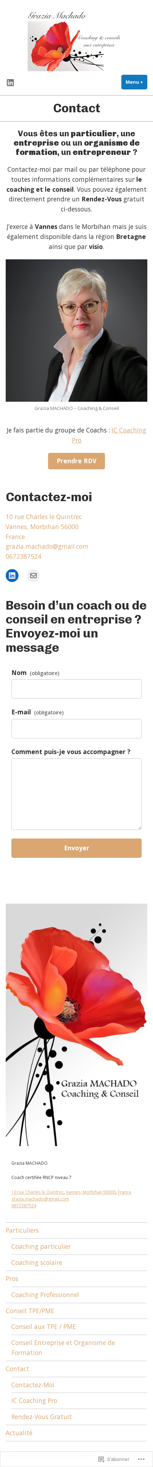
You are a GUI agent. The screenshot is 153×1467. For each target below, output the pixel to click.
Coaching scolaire (36, 1262)
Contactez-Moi (32, 1384)
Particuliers (22, 1230)
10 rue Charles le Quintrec (37, 1192)
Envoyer (76, 847)
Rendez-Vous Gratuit (41, 1416)
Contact (17, 1368)
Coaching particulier (41, 1246)
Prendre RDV (76, 460)
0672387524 (23, 556)
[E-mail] (33, 575)
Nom (35, 672)
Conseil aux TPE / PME (43, 1326)
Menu (136, 82)
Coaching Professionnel (45, 1294)
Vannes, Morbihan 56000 (91, 1192)
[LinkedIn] (12, 575)
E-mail (37, 712)
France (124, 1192)
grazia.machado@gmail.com (47, 546)
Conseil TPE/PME (30, 1310)
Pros (12, 1278)
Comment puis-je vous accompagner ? (71, 751)
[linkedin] (10, 82)
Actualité (19, 1432)
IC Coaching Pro (34, 1400)
